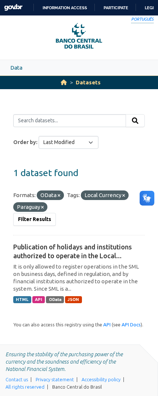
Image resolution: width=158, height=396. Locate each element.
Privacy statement (55, 379)
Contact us (17, 379)
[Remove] (59, 195)
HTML (22, 299)
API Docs (131, 324)
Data (16, 67)
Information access (65, 7)
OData (55, 299)
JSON (73, 299)
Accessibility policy (101, 379)
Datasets (88, 82)
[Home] (64, 82)
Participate (116, 7)
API (38, 299)
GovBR (13, 7)
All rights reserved (25, 386)
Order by (24, 142)
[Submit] (135, 120)
